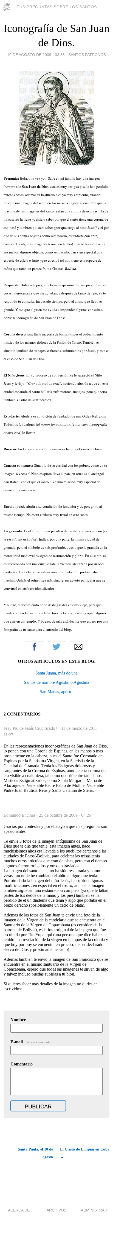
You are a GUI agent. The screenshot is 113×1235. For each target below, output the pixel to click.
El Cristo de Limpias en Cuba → (84, 1153)
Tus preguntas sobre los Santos (57, 7)
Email (78, 646)
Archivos (56, 1210)
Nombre (18, 1019)
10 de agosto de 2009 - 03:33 (36, 54)
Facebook (34, 646)
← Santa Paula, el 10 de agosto (33, 1153)
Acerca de (19, 1210)
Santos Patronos (87, 54)
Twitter (56, 646)
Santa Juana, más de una (56, 673)
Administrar (94, 1210)
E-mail (30, 1042)
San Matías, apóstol (57, 691)
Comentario (21, 1064)
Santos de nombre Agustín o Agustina (56, 682)
